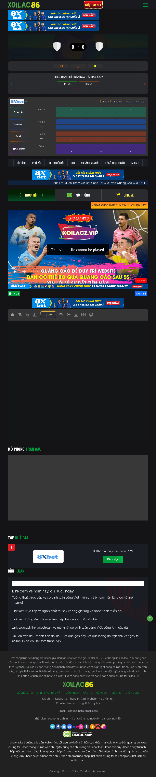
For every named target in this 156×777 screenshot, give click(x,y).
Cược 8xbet (93, 4)
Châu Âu (117, 102)
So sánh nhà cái (90, 163)
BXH (73, 163)
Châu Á (105, 102)
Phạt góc (139, 102)
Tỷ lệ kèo (36, 163)
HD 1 (16, 293)
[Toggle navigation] (145, 5)
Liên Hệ (116, 692)
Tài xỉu (128, 102)
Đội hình (21, 163)
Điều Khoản (72, 692)
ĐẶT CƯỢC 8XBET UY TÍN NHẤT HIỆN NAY (120, 205)
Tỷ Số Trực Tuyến (115, 163)
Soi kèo (135, 163)
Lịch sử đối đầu (56, 163)
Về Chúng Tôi (25, 692)
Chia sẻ (129, 195)
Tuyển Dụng (132, 692)
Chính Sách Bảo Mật (49, 692)
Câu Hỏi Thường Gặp (95, 692)
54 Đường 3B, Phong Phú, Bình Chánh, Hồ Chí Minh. (83, 698)
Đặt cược (113, 559)
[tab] (31, 195)
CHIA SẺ (141, 293)
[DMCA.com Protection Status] (78, 733)
